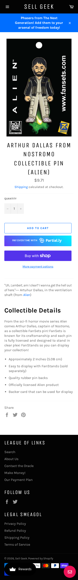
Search (9, 452)
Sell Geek (39, 6)
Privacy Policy (15, 524)
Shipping (21, 187)
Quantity (10, 198)
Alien (26, 295)
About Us (11, 459)
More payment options (38, 266)
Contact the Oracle (19, 466)
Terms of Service (17, 544)
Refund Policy (15, 530)
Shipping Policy (16, 537)
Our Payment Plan (18, 480)
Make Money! (14, 473)
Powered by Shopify (40, 558)
